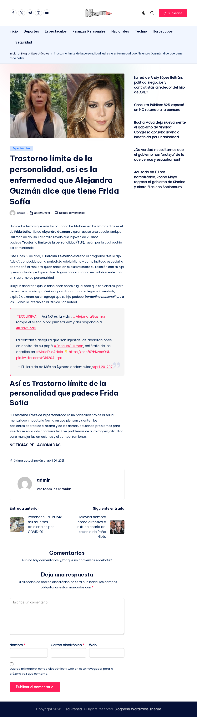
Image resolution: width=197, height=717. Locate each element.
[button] (173, 13)
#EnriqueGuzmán (68, 346)
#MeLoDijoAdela (49, 352)
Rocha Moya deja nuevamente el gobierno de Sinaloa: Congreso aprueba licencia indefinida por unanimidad (160, 130)
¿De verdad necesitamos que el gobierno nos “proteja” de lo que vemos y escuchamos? (159, 154)
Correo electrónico (67, 645)
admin (44, 480)
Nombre (17, 645)
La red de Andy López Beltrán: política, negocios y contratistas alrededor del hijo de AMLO (159, 85)
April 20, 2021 (103, 367)
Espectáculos (21, 148)
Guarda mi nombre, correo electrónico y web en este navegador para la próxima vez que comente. (61, 671)
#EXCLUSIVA (26, 316)
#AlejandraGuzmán (89, 316)
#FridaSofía (26, 328)
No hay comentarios (72, 213)
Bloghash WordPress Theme (138, 709)
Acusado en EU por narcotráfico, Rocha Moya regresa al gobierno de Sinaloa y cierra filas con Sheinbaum (159, 179)
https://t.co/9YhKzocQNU (89, 352)
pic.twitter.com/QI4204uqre (39, 358)
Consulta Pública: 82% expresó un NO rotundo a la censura (159, 107)
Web (93, 645)
